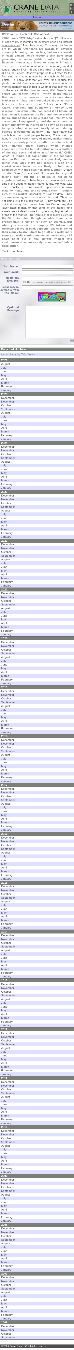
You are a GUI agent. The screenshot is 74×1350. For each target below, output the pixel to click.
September (8, 409)
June (4, 371)
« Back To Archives (12, 251)
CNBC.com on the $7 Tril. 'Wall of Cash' (26, 34)
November (7, 401)
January (6, 390)
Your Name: (11, 266)
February (7, 386)
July (3, 367)
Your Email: (11, 272)
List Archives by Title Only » (18, 354)
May (4, 375)
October (6, 405)
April (4, 378)
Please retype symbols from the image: (9, 289)
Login (37, 17)
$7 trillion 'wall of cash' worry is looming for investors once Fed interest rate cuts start (37, 42)
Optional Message (13, 309)
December (7, 397)
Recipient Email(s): (12, 279)
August (5, 364)
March (5, 382)
